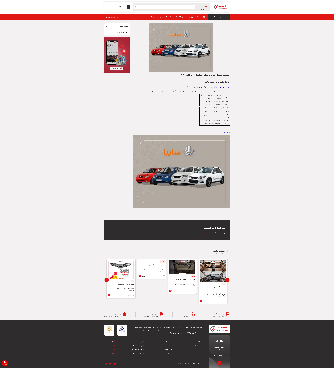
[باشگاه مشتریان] (117, 17)
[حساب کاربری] (128, 7)
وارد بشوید (208, 233)
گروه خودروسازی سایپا (223, 87)
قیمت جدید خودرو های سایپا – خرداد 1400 (205, 75)
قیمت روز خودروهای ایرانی (126, 284)
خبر (132, 281)
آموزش (223, 284)
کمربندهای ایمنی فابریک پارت (156, 265)
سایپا (224, 132)
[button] (107, 26)
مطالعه (204, 301)
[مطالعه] (201, 301)
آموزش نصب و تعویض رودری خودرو (184, 280)
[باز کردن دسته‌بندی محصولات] (210, 17)
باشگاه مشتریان (109, 17)
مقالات (162, 261)
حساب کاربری (122, 6)
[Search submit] (136, 7)
